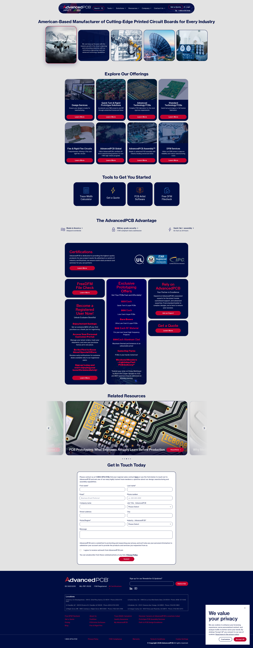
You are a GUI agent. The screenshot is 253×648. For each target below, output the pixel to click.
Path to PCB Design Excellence (150, 622)
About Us (93, 616)
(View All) (146, 110)
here (137, 477)
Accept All (240, 639)
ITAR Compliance (115, 639)
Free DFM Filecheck (72, 616)
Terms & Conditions (157, 639)
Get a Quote (175, 7)
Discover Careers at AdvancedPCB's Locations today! (159, 616)
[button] (122, 458)
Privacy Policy (132, 555)
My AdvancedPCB (121, 622)
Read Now (51, 450)
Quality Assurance (121, 619)
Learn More (79, 117)
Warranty (136, 639)
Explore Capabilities (80, 114)
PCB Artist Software (97, 622)
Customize (225, 639)
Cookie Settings (182, 639)
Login (188, 7)
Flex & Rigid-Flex (96, 625)
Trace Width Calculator (123, 616)
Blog (66, 625)
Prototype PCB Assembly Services (152, 619)
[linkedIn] (176, 10)
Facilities (93, 619)
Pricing (67, 622)
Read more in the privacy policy (227, 634)
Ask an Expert (168, 313)
